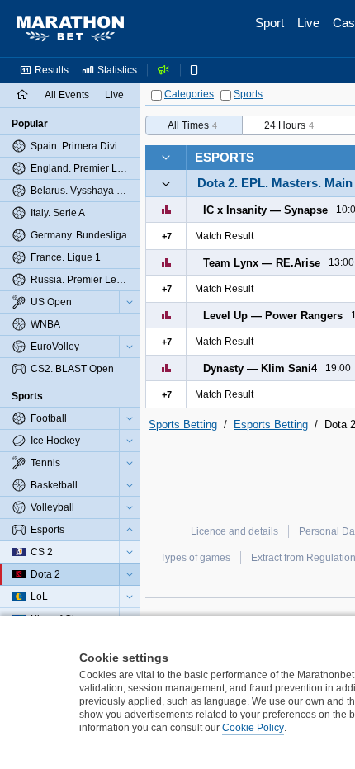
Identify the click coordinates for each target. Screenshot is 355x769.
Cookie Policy (253, 728)
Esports (224, 157)
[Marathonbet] (70, 29)
